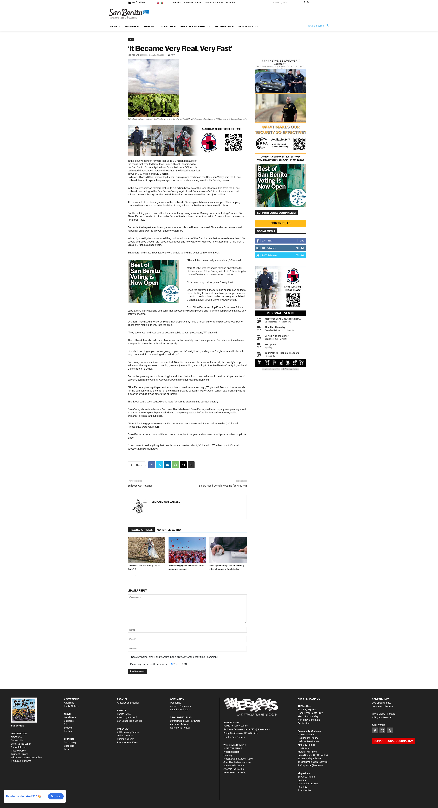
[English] (159, 2)
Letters (68, 749)
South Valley (304, 790)
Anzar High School (127, 717)
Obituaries (175, 702)
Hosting (227, 755)
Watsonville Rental (180, 727)
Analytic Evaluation (233, 769)
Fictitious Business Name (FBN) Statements (246, 729)
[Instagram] (308, 3)
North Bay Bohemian (309, 719)
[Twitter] (159, 464)
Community (70, 742)
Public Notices (71, 706)
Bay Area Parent (306, 776)
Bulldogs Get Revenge (140, 485)
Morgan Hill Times (307, 751)
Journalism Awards (382, 706)
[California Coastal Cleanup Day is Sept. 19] (146, 550)
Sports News (124, 714)
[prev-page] (130, 576)
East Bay (302, 787)
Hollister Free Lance (308, 741)
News (131, 39)
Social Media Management (237, 762)
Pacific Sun (304, 723)
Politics (68, 731)
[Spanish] (163, 2)
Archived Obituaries (180, 706)
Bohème (302, 780)
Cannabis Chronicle (308, 783)
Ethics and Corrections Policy (26, 757)
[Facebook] (304, 3)
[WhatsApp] (175, 464)
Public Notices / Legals (235, 725)
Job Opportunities (381, 702)
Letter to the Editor (21, 743)
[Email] (183, 464)
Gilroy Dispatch (306, 734)
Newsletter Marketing (234, 772)
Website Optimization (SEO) (238, 758)
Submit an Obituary (180, 709)
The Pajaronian (306, 762)
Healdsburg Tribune (308, 738)
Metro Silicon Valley (308, 716)
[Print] (191, 464)
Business (69, 720)
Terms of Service (19, 754)
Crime (67, 724)
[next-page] (135, 576)
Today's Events (125, 735)
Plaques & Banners (21, 761)
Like (302, 240)
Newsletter (16, 737)
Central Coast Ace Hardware (185, 720)
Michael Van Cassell (137, 55)
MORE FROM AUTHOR (169, 529)
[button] (319, 25)
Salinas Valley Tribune (309, 758)
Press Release (18, 747)
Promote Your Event (127, 742)
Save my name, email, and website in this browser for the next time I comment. (174, 656)
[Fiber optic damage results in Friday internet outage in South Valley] (228, 550)
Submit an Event (125, 739)
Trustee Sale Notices (234, 737)
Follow (300, 248)
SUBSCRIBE (17, 725)
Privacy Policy (18, 750)
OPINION (69, 739)
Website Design (231, 751)
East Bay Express (307, 709)
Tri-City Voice (304, 765)
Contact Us (17, 740)
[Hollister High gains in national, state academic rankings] (187, 550)
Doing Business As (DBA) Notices (240, 733)
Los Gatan (303, 748)
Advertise (69, 702)
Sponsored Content (233, 765)
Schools (68, 727)
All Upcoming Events (128, 732)
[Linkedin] (167, 464)
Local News (70, 717)
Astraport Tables (179, 724)
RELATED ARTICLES (141, 529)
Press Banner (305, 755)
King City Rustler (306, 744)
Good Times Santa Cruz (310, 713)
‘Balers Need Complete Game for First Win (222, 485)
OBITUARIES (177, 699)
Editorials (69, 745)
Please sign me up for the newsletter (149, 664)
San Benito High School (129, 720)
